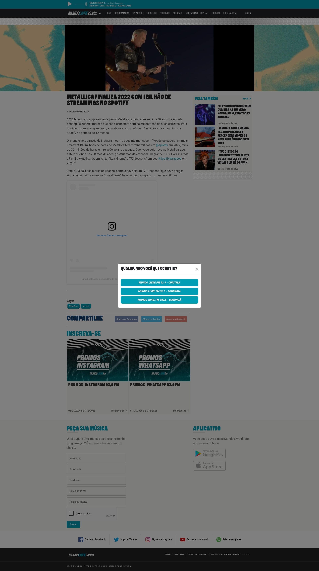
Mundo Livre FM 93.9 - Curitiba (159, 282)
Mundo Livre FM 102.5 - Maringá (159, 299)
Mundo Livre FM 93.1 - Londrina (159, 291)
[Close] (197, 269)
